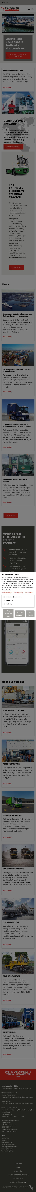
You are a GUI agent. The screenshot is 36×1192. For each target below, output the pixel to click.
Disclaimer (28, 593)
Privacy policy (18, 593)
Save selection (30, 613)
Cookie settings (7, 593)
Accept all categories (19, 613)
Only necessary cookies (8, 613)
